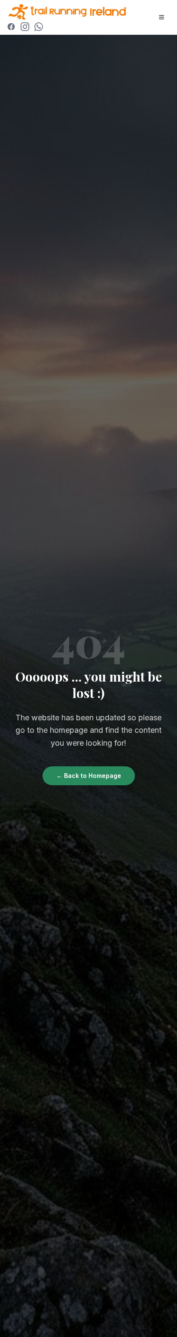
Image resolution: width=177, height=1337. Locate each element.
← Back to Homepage (88, 775)
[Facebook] (11, 26)
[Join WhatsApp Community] (38, 26)
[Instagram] (25, 26)
